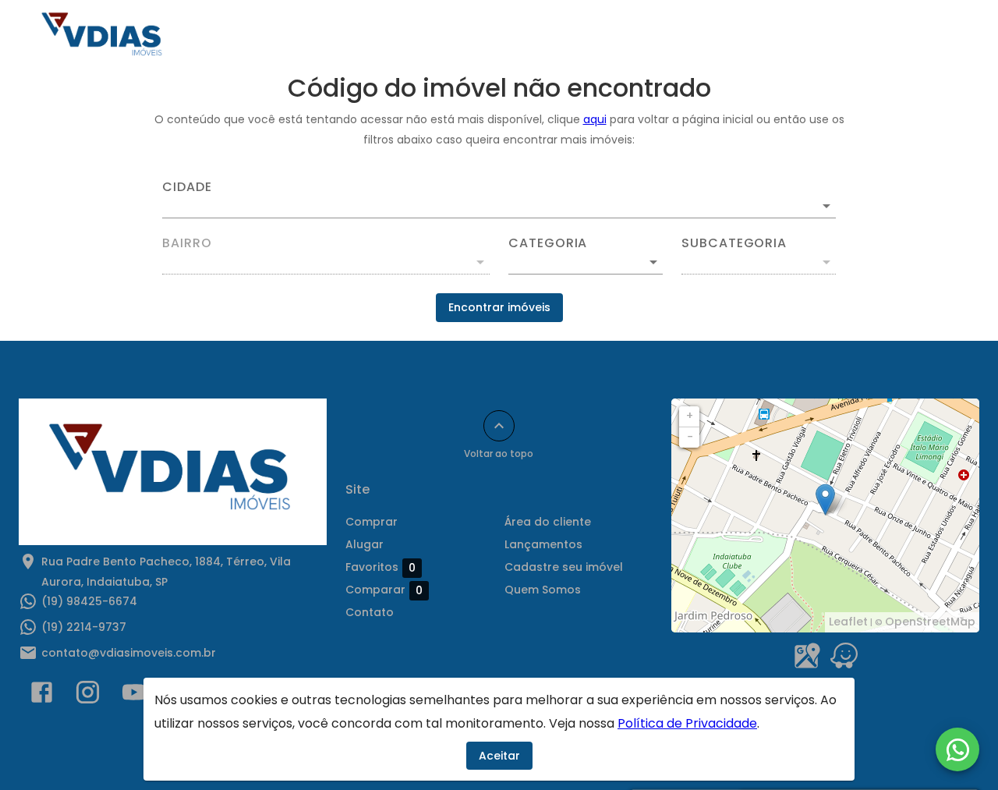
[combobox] (499, 199)
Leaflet (848, 621)
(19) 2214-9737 (83, 627)
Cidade (187, 187)
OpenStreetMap (930, 621)
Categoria (547, 243)
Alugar (580, 36)
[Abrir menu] (946, 37)
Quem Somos (408, 36)
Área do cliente (753, 36)
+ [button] (689, 415)
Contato (655, 36)
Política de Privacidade (687, 723)
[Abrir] (826, 206)
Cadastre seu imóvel (563, 567)
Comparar (384, 590)
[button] (585, 262)
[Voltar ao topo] (499, 425)
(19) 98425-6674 (89, 601)
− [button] (690, 437)
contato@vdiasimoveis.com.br (128, 653)
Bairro (187, 243)
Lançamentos (867, 36)
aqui (595, 119)
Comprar (504, 36)
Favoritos (380, 567)
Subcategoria (734, 243)
